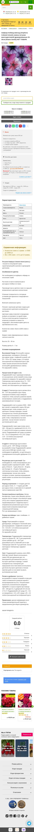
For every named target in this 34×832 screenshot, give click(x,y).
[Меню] (30, 2)
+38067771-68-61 (24, 13)
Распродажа (15, 2)
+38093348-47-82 (24, 11)
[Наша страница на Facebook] (15, 816)
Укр (25, 2)
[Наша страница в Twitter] (7, 816)
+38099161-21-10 (10, 11)
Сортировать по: (9, 670)
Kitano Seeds (22, 205)
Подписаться (27, 734)
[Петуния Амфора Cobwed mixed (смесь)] (9, 81)
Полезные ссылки (17, 787)
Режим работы (17, 764)
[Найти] (30, 7)
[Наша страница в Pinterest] (22, 816)
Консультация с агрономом (17, 783)
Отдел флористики (17, 773)
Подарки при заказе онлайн (23, 192)
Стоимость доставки (24, 176)
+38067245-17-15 (10, 13)
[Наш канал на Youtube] (11, 816)
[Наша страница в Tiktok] (26, 816)
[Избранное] (17, 829)
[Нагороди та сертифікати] (17, 808)
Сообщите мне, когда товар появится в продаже (17, 102)
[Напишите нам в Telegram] (29, 823)
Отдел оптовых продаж (17, 778)
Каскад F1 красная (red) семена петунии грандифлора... (8, 711)
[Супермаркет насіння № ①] (3, 2)
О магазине (17, 792)
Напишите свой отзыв (17, 656)
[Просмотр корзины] (23, 829)
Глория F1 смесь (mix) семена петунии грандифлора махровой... (25, 712)
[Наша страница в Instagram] (18, 816)
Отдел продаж (17, 769)
